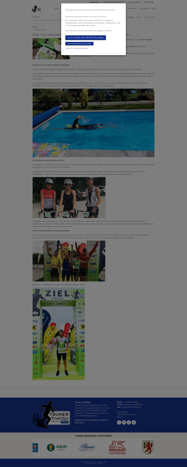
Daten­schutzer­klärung (80, 48)
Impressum (68, 48)
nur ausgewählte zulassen (79, 43)
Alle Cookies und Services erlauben (85, 37)
